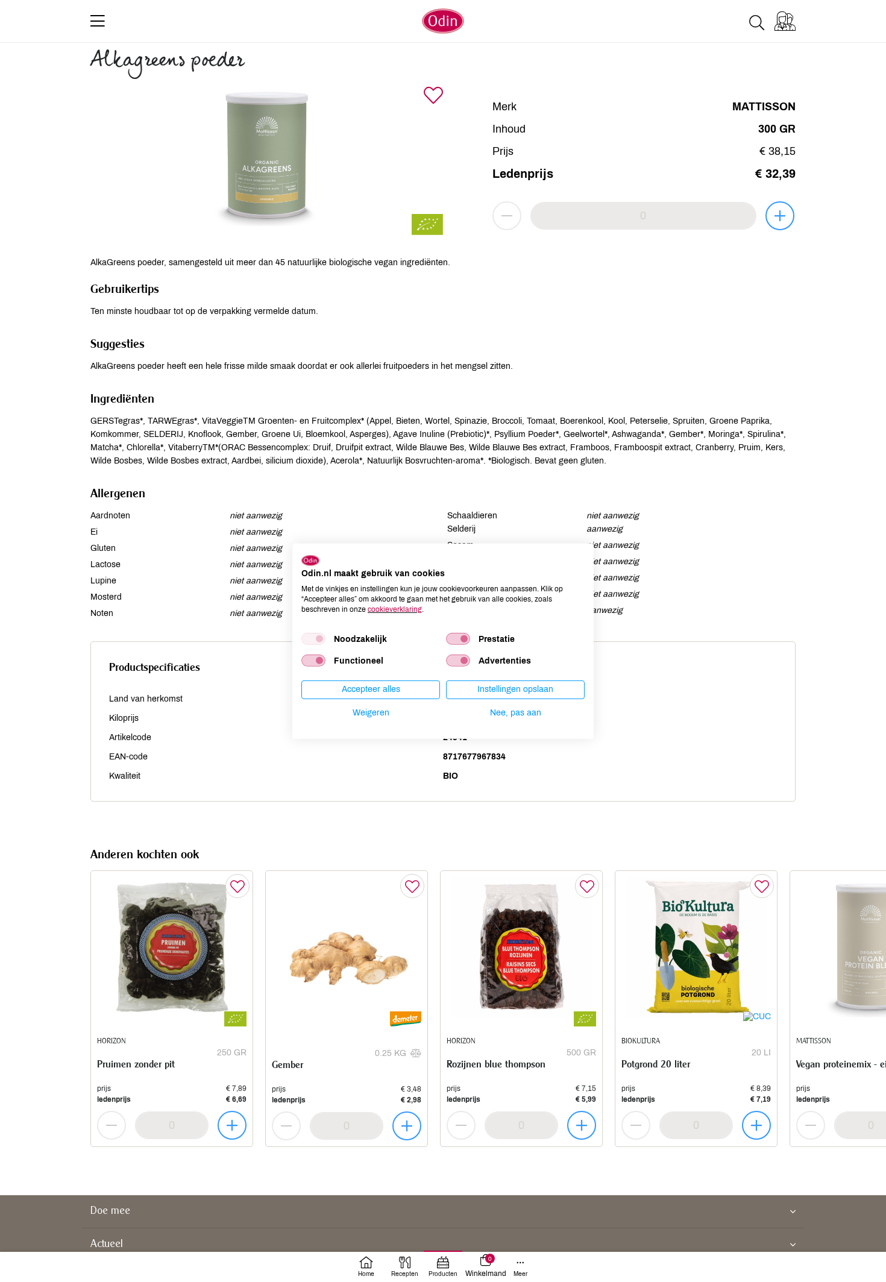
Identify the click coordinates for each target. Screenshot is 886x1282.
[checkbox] (313, 639)
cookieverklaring (395, 609)
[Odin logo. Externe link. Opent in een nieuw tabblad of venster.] (310, 560)
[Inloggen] (785, 21)
